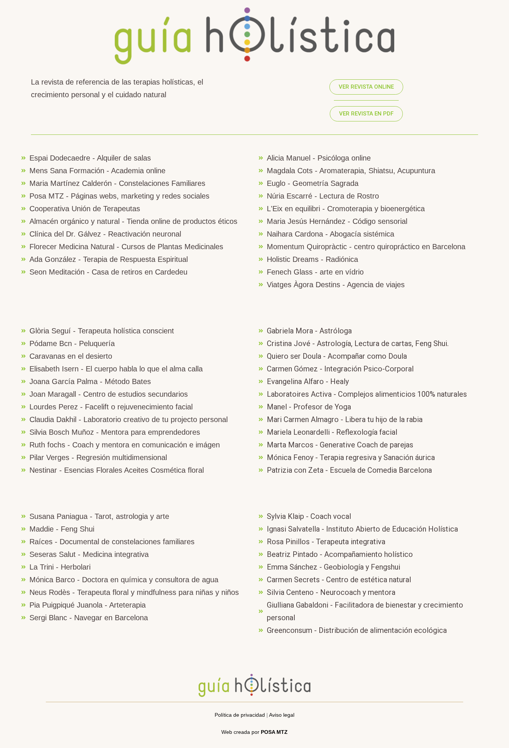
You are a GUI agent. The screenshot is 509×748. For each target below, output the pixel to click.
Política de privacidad (240, 715)
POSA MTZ (274, 732)
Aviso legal (281, 715)
